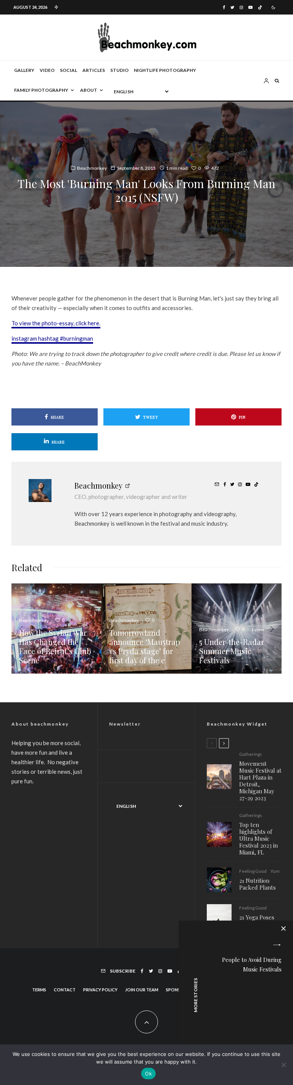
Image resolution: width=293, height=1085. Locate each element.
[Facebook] (224, 7)
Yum (275, 871)
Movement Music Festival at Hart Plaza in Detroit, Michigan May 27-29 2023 (260, 780)
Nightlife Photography (165, 70)
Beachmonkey (92, 168)
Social (68, 70)
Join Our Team (141, 989)
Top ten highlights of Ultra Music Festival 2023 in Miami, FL (258, 838)
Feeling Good (253, 871)
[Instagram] (241, 7)
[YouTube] (250, 7)
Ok (148, 1073)
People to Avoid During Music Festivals (252, 964)
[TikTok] (260, 7)
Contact (65, 989)
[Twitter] (232, 7)
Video (47, 70)
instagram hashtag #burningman (52, 338)
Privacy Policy (100, 989)
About (88, 90)
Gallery (24, 70)
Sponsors (177, 989)
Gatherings (250, 754)
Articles (93, 70)
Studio (119, 70)
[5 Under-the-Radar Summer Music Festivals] (237, 628)
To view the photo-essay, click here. (55, 323)
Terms (39, 989)
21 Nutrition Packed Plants (257, 884)
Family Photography (41, 90)
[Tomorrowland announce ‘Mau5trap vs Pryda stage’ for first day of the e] (146, 628)
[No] (283, 1065)
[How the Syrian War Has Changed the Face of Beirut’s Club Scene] (56, 628)
